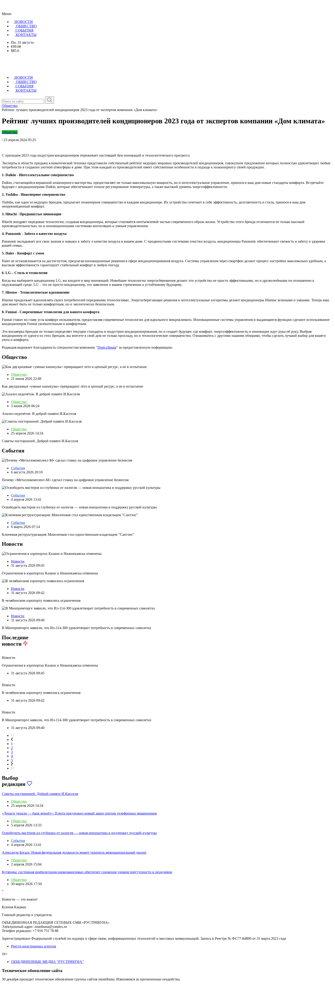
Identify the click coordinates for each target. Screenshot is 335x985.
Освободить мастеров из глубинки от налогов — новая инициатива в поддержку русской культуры (79, 833)
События (18, 468)
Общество (10, 132)
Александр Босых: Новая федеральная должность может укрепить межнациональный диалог (74, 852)
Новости (17, 561)
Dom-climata (107, 347)
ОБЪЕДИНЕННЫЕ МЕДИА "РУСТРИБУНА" (47, 962)
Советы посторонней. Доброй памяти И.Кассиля (40, 794)
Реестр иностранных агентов (33, 946)
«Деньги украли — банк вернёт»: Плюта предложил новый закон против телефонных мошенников (79, 813)
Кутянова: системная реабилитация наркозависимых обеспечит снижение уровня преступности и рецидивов (87, 872)
